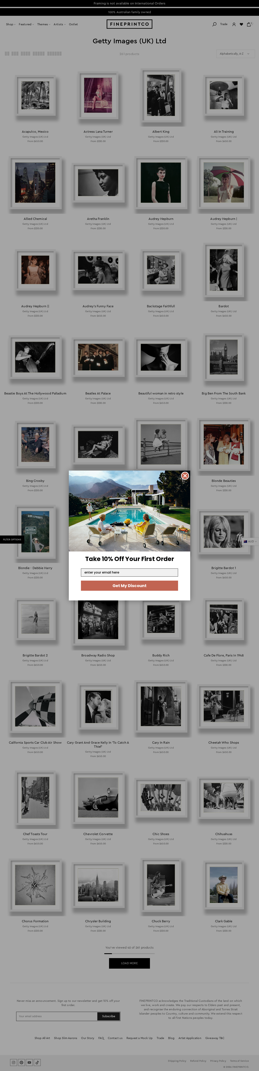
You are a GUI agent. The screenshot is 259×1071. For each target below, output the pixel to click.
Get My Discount (129, 586)
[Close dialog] (185, 475)
